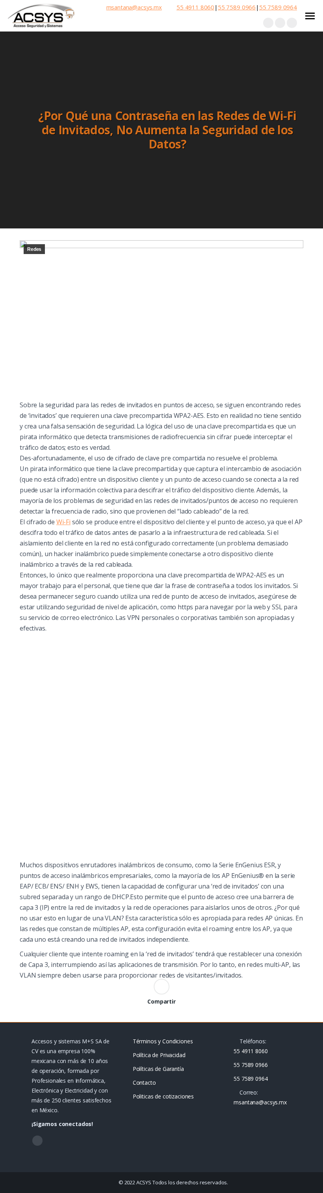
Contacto (144, 1082)
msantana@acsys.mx (134, 7)
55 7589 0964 (278, 7)
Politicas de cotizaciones (163, 1096)
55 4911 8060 (195, 7)
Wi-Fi (63, 522)
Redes (34, 249)
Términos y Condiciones (163, 1041)
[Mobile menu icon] (310, 16)
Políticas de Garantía (158, 1068)
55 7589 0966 (237, 7)
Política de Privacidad (159, 1055)
